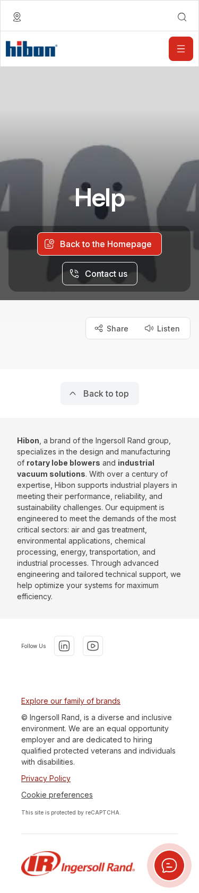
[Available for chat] (169, 865)
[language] (17, 17)
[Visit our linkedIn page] (64, 646)
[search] (182, 17)
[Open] (181, 49)
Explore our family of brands (70, 700)
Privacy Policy (46, 778)
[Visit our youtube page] (93, 646)
